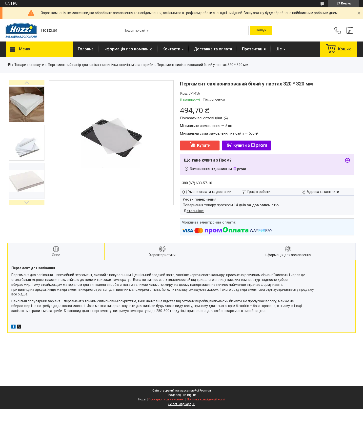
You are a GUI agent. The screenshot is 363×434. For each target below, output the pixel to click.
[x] (19, 327)
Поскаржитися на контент (166, 399)
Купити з (241, 145)
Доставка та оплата (213, 49)
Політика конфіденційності (206, 399)
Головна (86, 49)
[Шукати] (261, 30)
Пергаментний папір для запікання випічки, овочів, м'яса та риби (100, 65)
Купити (203, 145)
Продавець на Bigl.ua (182, 395)
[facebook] (13, 327)
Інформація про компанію (128, 49)
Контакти (171, 49)
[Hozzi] (21, 30)
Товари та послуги (29, 65)
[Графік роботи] (349, 30)
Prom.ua (205, 390)
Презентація (254, 49)
